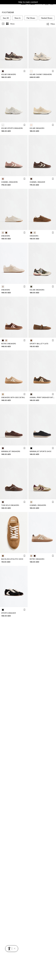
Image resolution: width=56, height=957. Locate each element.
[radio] (3, 71)
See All (6, 18)
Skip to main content (28, 2)
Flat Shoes (31, 18)
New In (18, 18)
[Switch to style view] (3, 24)
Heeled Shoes (46, 18)
